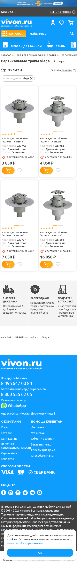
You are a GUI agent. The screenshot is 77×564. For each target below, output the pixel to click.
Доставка (37, 427)
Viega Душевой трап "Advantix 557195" (15, 234)
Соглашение (9, 438)
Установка (38, 433)
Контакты (7, 459)
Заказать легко (41, 444)
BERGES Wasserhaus (26, 337)
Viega (45, 337)
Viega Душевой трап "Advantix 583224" (53, 140)
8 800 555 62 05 (16, 394)
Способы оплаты (42, 455)
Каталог (6, 55)
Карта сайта (9, 453)
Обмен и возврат (42, 438)
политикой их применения (25, 543)
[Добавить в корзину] (8, 170)
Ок (40, 552)
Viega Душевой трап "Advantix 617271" (53, 234)
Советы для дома (43, 450)
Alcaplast (6, 337)
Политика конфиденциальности (16, 445)
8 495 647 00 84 (16, 383)
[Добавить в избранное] (19, 170)
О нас (4, 427)
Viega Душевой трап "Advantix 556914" (15, 140)
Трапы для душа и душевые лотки (35, 55)
